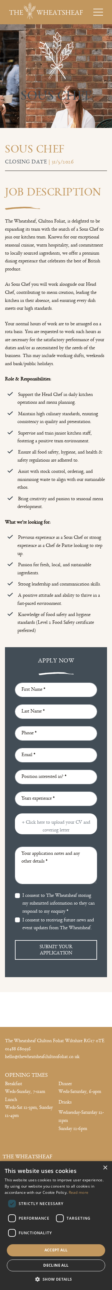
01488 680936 (18, 1049)
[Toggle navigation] (100, 12)
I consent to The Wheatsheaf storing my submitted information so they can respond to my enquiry (58, 904)
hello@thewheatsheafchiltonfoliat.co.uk (42, 1057)
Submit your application (56, 950)
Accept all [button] (56, 1250)
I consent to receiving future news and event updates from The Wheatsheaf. (58, 924)
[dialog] (56, 1225)
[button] (56, 1279)
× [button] (105, 1167)
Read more (79, 1192)
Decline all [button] (55, 1265)
